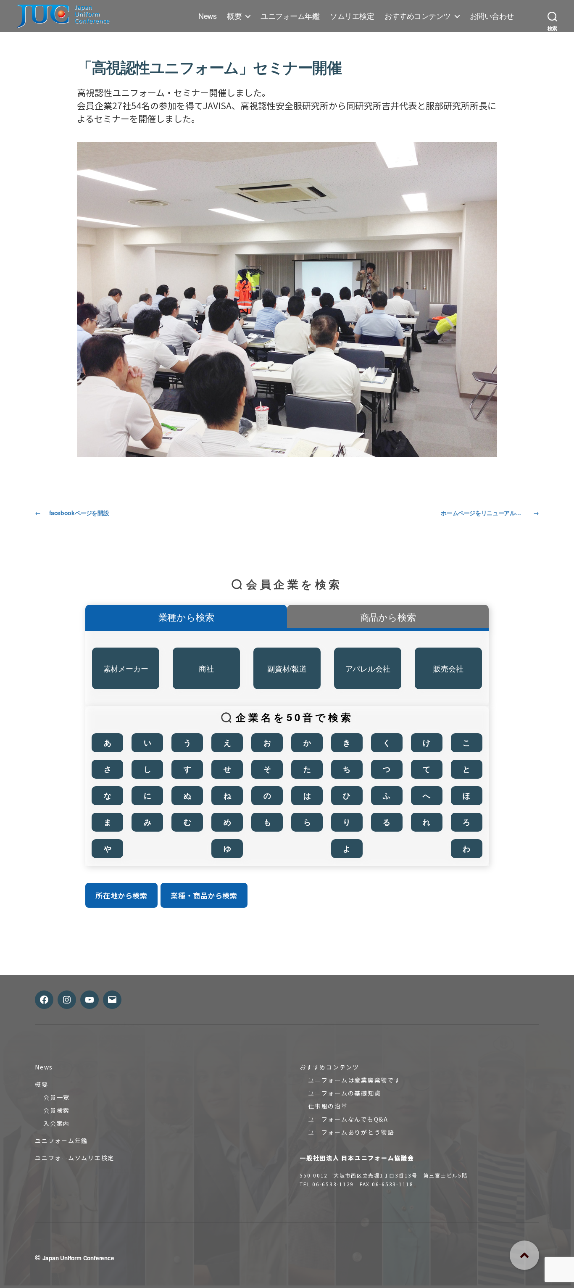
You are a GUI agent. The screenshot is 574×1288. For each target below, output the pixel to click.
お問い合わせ (492, 16)
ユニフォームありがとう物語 (351, 1132)
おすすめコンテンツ (417, 16)
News (207, 16)
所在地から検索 (121, 895)
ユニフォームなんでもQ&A (348, 1119)
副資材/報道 (287, 668)
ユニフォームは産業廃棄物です (354, 1080)
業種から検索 (186, 616)
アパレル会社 (367, 668)
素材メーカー (125, 668)
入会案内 (56, 1123)
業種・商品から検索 (204, 895)
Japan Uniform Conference (78, 1258)
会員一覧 (56, 1097)
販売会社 (448, 668)
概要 (234, 16)
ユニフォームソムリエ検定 (74, 1158)
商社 (206, 668)
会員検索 (56, 1110)
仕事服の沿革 (328, 1106)
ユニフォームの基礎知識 (344, 1093)
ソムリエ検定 (352, 16)
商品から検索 (388, 616)
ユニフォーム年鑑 (290, 16)
